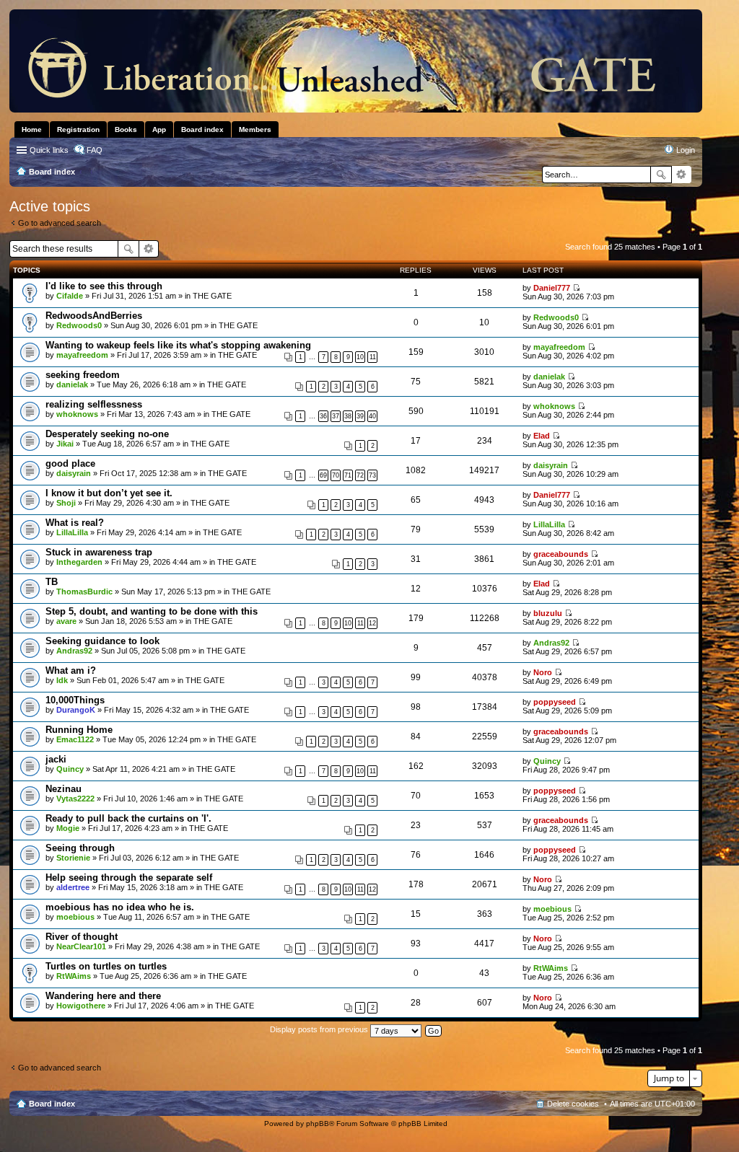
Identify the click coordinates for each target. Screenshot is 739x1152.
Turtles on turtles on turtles (106, 966)
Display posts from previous (320, 1029)
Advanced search (681, 174)
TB (51, 581)
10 (360, 357)
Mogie (67, 828)
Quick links (49, 150)
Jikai (65, 443)
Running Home (79, 729)
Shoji (66, 502)
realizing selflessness (93, 404)
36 (323, 416)
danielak (72, 384)
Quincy (70, 769)
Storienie (73, 857)
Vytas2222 (75, 798)
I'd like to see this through (103, 286)
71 (347, 475)
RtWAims (73, 976)
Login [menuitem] (685, 150)
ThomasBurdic (84, 591)
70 (335, 475)
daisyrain (73, 473)
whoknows (77, 414)
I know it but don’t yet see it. (108, 493)
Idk (62, 680)
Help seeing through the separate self (128, 877)
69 (323, 475)
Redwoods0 (79, 325)
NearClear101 (81, 946)
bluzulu (547, 613)
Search (661, 174)
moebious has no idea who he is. (119, 907)
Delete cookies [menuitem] (573, 1103)
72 (360, 475)
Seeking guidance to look (102, 641)
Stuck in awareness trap (98, 552)
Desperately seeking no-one (107, 433)
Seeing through (80, 848)
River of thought (81, 936)
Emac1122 (75, 739)
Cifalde (69, 295)
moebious (75, 917)
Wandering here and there (103, 995)
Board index (52, 1103)
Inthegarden (79, 562)
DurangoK (75, 709)
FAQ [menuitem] (94, 150)
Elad (541, 435)
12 (372, 623)
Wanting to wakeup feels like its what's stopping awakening (178, 345)
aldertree (72, 887)
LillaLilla (72, 532)
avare (66, 621)
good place (70, 463)
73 (372, 475)
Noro (542, 672)
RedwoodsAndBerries (93, 315)
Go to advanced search (59, 223)
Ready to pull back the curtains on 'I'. (128, 818)
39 (360, 416)
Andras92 (74, 650)
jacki (55, 759)
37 (335, 416)
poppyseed (554, 702)
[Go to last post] (576, 287)
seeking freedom (82, 374)
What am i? (70, 670)
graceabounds (560, 554)
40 (372, 416)
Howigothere (80, 1005)
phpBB (317, 1123)
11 (373, 357)
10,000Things (75, 700)
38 (347, 416)
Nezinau (63, 788)
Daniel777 (551, 287)
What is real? (74, 522)
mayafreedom (82, 355)
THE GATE (212, 295)
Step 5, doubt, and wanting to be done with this (151, 611)
